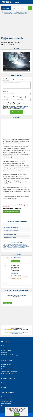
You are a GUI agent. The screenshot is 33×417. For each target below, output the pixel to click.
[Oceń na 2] (8, 329)
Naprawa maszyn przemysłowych (11, 230)
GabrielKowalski (17, 257)
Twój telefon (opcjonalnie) (19, 96)
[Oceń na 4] (10, 329)
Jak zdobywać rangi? (6, 399)
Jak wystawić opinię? (6, 401)
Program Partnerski (6, 364)
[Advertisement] (16, 26)
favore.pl (12, 1)
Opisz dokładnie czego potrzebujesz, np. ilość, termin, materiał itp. (16, 79)
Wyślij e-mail (16, 269)
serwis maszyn (12, 248)
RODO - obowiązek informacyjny (9, 354)
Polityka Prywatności (6, 350)
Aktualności (4, 348)
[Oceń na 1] (7, 329)
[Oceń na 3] (9, 329)
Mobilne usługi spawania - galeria (16, 327)
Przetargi (3, 387)
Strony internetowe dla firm (8, 368)
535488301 (15, 273)
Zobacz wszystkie (7, 300)
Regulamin (4, 352)
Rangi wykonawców (6, 403)
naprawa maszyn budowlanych (17, 245)
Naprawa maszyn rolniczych (10, 223)
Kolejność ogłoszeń (6, 396)
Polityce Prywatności (18, 412)
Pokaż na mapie (17, 275)
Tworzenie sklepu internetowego (9, 371)
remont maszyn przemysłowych (18, 246)
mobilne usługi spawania (8, 244)
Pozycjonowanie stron (6, 373)
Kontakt (3, 366)
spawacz (16, 244)
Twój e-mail (5, 91)
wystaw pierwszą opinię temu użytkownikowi (19, 296)
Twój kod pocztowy (7, 96)
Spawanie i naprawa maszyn (10, 234)
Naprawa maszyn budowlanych (11, 227)
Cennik (3, 406)
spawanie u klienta (17, 247)
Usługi (2, 382)
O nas (2, 345)
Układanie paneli (16, 332)
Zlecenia (3, 385)
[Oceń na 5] (11, 329)
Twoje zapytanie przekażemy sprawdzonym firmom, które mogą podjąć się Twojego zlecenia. (16, 103)
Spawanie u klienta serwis (10, 237)
